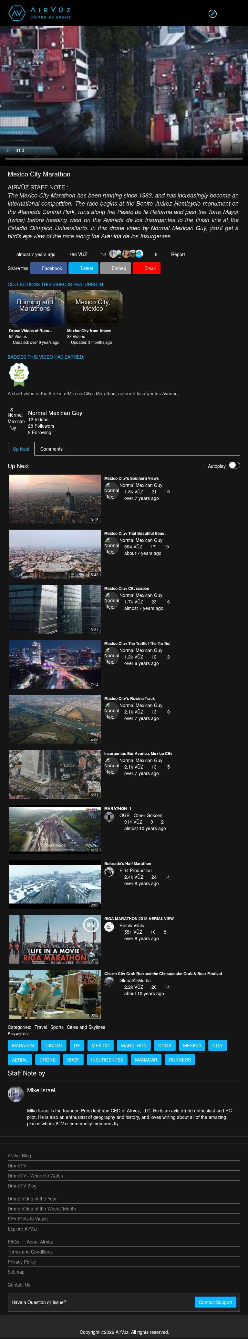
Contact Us (19, 1285)
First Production (135, 871)
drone (47, 1060)
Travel (41, 1027)
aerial (20, 1060)
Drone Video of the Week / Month (42, 1209)
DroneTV (17, 1166)
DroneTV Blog (22, 1186)
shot (73, 1060)
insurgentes (107, 1060)
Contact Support (215, 1303)
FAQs (13, 1242)
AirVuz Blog (19, 1156)
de (77, 1046)
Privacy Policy (22, 1262)
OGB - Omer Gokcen (140, 816)
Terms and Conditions (30, 1252)
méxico (192, 1046)
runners (180, 1060)
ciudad (54, 1046)
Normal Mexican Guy (55, 413)
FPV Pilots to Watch (28, 1219)
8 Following (39, 433)
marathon (134, 1046)
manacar (146, 1060)
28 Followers (41, 426)
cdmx (164, 1046)
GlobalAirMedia (135, 981)
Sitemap (16, 1272)
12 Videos (38, 420)
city (217, 1046)
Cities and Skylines (86, 1027)
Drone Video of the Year (32, 1199)
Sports (57, 1027)
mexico (100, 1046)
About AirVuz (40, 1242)
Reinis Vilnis (131, 926)
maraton (23, 1046)
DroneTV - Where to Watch (35, 1176)
